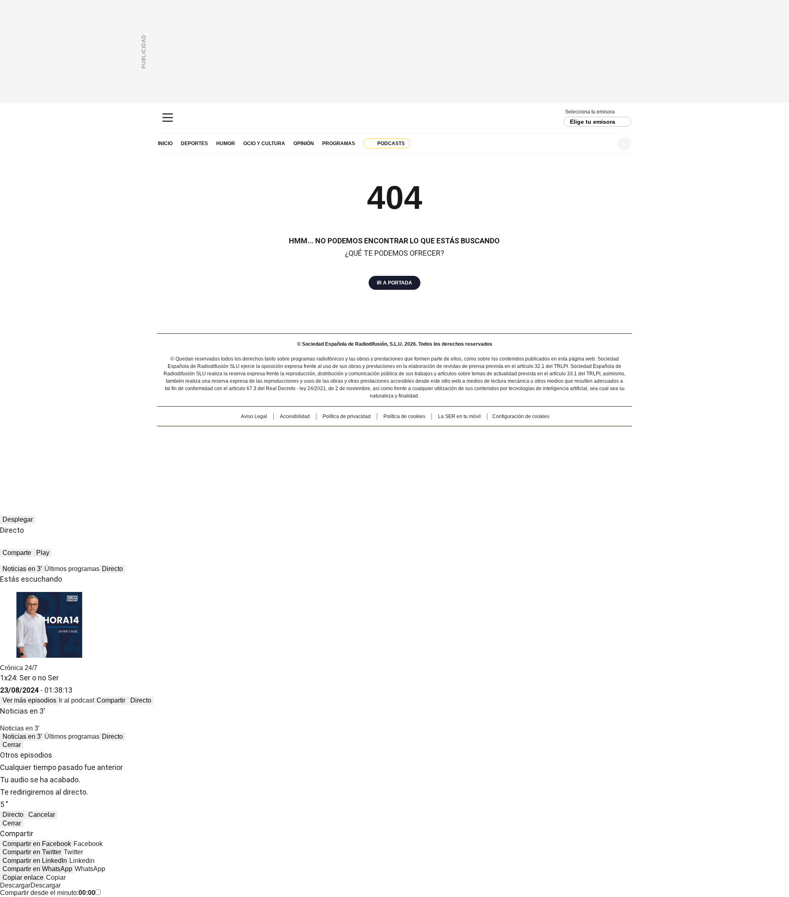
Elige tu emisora (592, 121)
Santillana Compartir (418, 436)
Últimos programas (71, 568)
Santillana (372, 436)
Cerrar (11, 744)
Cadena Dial (441, 449)
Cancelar (41, 814)
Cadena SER (394, 117)
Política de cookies (404, 416)
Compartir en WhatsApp (37, 868)
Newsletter (604, 143)
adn (512, 436)
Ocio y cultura (264, 143)
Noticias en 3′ (22, 568)
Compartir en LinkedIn (34, 860)
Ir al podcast (76, 700)
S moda (445, 461)
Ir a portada (394, 283)
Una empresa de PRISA (227, 444)
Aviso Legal (254, 416)
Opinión (303, 143)
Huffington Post (310, 449)
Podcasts (391, 143)
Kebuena (539, 449)
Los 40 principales (333, 436)
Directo (112, 568)
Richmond (294, 461)
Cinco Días (410, 449)
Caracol (542, 436)
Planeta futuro (505, 449)
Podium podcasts (374, 461)
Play (42, 552)
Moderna (335, 461)
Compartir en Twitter (31, 851)
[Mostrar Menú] (168, 117)
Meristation (521, 461)
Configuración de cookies (520, 416)
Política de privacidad (347, 416)
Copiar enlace (23, 877)
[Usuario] (624, 143)
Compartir (111, 700)
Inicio (165, 143)
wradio (378, 449)
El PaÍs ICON (409, 461)
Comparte (16, 552)
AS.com (485, 436)
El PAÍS (297, 436)
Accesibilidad (295, 416)
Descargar (15, 885)
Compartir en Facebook (36, 843)
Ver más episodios (29, 700)
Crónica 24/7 (18, 667)
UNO (353, 449)
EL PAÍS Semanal (470, 449)
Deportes (194, 143)
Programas (338, 143)
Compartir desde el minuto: (47, 892)
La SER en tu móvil (459, 416)
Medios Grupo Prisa (227, 464)
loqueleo (481, 461)
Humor (225, 143)
